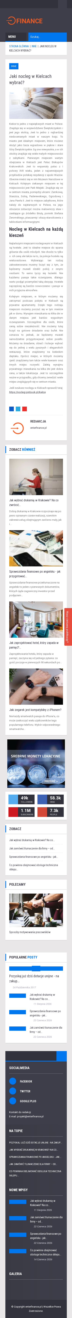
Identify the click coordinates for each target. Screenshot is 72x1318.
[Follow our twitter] (13, 799)
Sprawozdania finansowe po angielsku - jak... (33, 856)
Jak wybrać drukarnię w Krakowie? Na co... (32, 840)
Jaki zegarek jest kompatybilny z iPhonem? (35, 710)
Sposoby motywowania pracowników (29, 932)
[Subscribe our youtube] (13, 812)
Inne (14, 66)
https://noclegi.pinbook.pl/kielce (27, 392)
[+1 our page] (42, 812)
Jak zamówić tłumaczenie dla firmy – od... (32, 848)
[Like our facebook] (42, 799)
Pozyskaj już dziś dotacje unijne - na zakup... (35, 1142)
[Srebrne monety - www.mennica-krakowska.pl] (36, 763)
